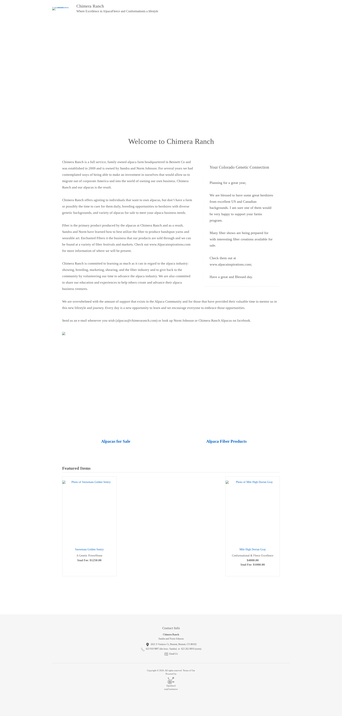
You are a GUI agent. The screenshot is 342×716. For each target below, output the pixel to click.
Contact (141, 23)
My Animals (81, 23)
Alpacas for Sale (115, 441)
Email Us (173, 653)
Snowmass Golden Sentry (89, 549)
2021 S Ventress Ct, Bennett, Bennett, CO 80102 (174, 644)
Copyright (151, 670)
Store (102, 23)
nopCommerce (171, 689)
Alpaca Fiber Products (226, 441)
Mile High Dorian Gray (252, 549)
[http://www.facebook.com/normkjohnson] (285, 607)
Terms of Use (189, 670)
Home (60, 23)
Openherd (171, 685)
